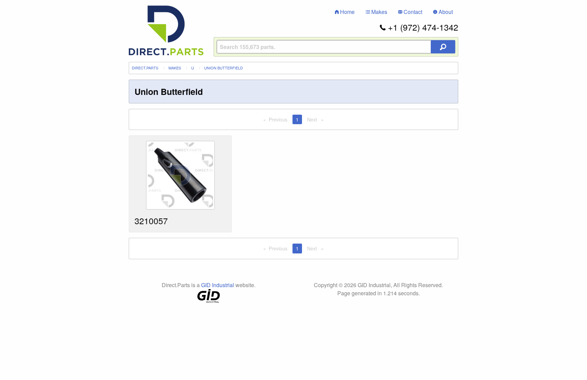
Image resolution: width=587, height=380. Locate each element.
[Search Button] (443, 46)
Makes (378, 12)
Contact (412, 12)
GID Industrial (217, 285)
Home (347, 12)
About (445, 12)
